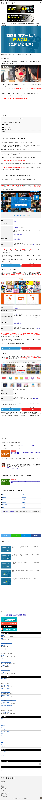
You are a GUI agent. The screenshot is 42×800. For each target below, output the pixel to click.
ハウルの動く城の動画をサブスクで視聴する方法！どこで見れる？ (16, 614)
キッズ (2, 735)
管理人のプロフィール (10, 467)
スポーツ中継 (4, 504)
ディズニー (4, 502)
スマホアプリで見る (17, 239)
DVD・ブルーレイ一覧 (5, 794)
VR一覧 (2, 795)
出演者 (23, 507)
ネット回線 (3, 755)
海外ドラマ (24, 497)
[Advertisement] (9, 107)
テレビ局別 (3, 744)
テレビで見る (16, 236)
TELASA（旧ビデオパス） (9, 127)
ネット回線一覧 (4, 796)
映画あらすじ (3, 746)
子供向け (24, 499)
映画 (2, 723)
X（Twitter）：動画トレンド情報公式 (13, 468)
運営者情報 (3, 781)
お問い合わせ (3, 788)
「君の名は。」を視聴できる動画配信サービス (11, 122)
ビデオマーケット (7, 129)
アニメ (3, 499)
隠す (22, 118)
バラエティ (24, 504)
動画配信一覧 (3, 793)
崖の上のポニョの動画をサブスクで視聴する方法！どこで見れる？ (16, 615)
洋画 (3, 494)
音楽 (3, 507)
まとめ (3, 131)
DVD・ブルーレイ (4, 751)
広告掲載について (4, 787)
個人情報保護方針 (4, 785)
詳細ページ (11, 265)
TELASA (16, 314)
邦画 (23, 494)
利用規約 (2, 786)
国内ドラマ (4, 497)
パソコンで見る (17, 238)
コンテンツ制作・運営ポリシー (7, 783)
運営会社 (2, 782)
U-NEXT (5, 124)
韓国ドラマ (3, 729)
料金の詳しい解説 (17, 221)
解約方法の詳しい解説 (18, 234)
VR (1, 753)
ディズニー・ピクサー (5, 731)
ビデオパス (38, 328)
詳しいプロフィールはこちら (5, 770)
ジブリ (23, 502)
